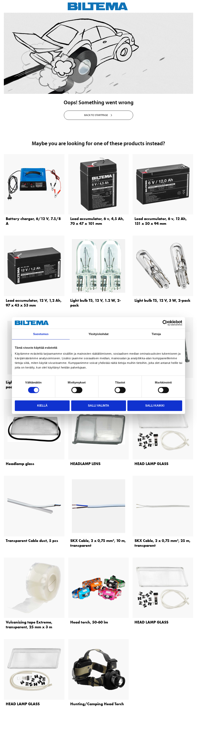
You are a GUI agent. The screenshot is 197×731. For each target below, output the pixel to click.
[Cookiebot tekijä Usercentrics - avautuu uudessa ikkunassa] (165, 323)
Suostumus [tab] (41, 334)
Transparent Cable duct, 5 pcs (32, 540)
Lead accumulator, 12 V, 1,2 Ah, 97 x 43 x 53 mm (34, 303)
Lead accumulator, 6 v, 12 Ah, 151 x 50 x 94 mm (160, 221)
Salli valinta (98, 405)
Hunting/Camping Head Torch (97, 703)
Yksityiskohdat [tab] (98, 334)
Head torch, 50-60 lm (89, 622)
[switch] (76, 390)
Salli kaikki (154, 405)
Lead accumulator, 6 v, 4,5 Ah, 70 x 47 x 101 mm (97, 221)
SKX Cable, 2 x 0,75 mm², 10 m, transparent (98, 543)
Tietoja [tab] (156, 334)
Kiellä (42, 405)
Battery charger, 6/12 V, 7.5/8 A (33, 221)
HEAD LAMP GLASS (151, 463)
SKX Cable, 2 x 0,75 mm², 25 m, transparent (162, 543)
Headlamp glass (20, 463)
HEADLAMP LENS (85, 463)
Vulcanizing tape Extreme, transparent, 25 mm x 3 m (29, 624)
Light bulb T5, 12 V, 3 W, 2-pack (162, 300)
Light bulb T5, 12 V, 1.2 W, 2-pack (95, 303)
